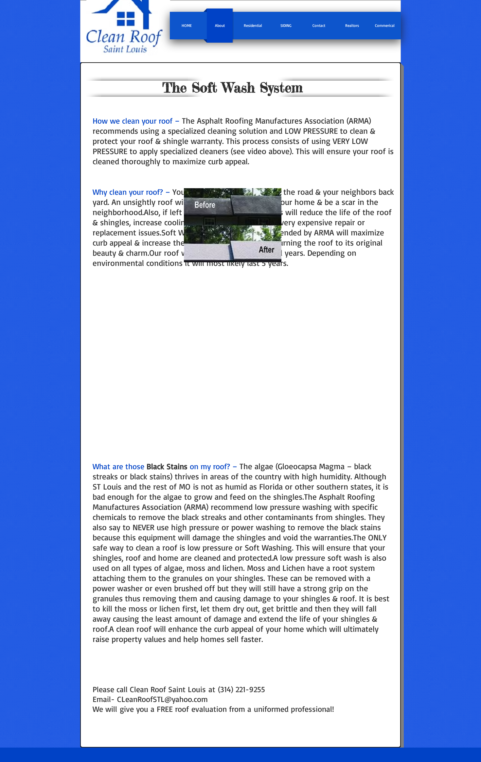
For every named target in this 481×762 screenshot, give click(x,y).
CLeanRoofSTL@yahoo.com (162, 699)
